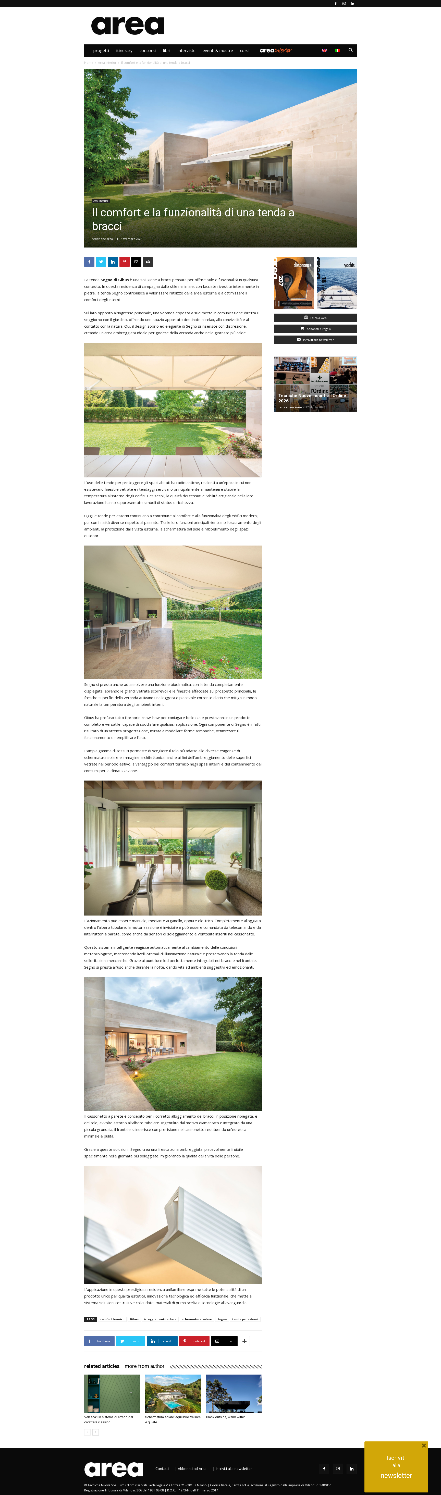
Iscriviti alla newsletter (318, 340)
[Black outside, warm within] (234, 1394)
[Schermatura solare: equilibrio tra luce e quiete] (173, 1394)
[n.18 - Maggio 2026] (337, 284)
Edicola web (318, 318)
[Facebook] (335, 3)
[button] (351, 50)
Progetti (101, 50)
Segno (222, 1319)
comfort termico (112, 1319)
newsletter (396, 1476)
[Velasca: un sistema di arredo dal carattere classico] (112, 1394)
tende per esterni (245, 1319)
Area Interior (276, 50)
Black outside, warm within (226, 1417)
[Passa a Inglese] (325, 50)
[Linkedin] (352, 3)
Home (88, 62)
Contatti (162, 1468)
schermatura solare (197, 1319)
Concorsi (148, 50)
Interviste (186, 50)
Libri (166, 50)
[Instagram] (344, 3)
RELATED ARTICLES (102, 1366)
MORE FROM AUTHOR (145, 1366)
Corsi (244, 50)
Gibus (134, 1319)
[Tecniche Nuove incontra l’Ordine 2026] (315, 384)
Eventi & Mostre (218, 50)
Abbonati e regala (318, 329)
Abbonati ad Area (192, 1468)
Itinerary (124, 50)
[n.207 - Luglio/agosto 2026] (294, 284)
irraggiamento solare (160, 1319)
